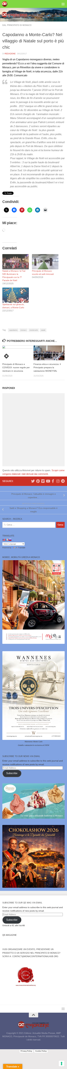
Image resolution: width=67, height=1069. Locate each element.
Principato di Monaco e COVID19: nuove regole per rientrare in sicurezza (16, 367)
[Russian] (10, 540)
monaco (23, 330)
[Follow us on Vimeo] (43, 481)
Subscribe (11, 773)
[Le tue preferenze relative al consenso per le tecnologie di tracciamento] (62, 1063)
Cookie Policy (41, 1051)
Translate (21, 548)
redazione (10, 54)
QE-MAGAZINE (9, 935)
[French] (6, 540)
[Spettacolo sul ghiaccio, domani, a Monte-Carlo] (15, 295)
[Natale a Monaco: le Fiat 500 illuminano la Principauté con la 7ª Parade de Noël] (15, 261)
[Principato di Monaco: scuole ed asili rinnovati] (45, 261)
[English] (3, 540)
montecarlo (33, 330)
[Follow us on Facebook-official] (53, 481)
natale (43, 330)
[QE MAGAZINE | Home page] (5, 4)
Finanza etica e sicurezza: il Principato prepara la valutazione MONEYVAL (47, 367)
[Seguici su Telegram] (63, 481)
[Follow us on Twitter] (33, 481)
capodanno (13, 330)
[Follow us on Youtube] (48, 481)
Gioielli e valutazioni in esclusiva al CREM (33, 745)
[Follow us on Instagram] (58, 481)
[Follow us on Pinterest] (38, 481)
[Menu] (63, 4)
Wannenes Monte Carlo (33, 742)
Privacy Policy (26, 1051)
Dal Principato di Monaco (16, 25)
